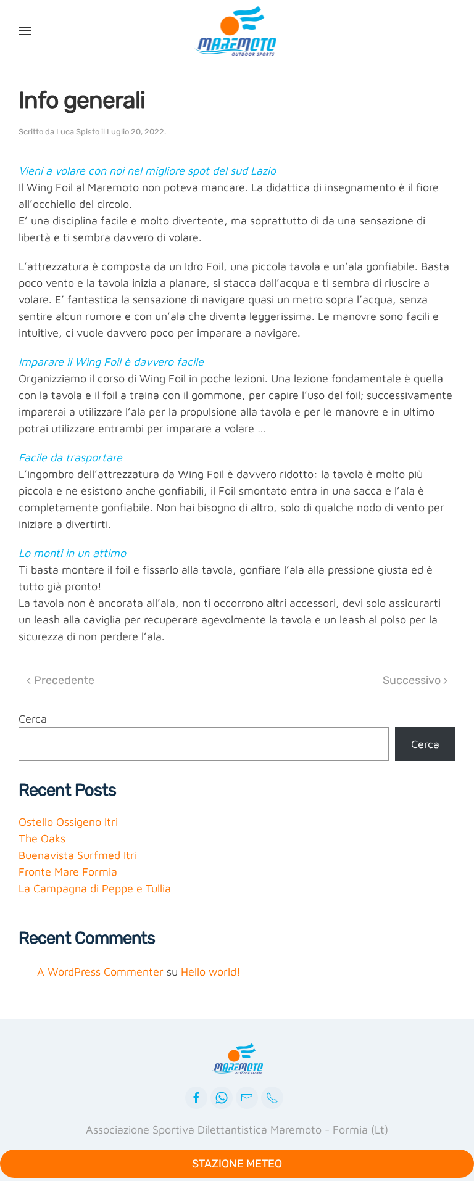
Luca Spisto (77, 131)
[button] (25, 31)
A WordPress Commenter (100, 971)
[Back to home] (237, 31)
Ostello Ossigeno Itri (68, 821)
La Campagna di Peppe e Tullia (95, 888)
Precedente (64, 680)
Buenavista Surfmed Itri (78, 855)
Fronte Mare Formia (68, 871)
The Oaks (42, 838)
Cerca (33, 718)
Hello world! (211, 971)
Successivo (412, 680)
